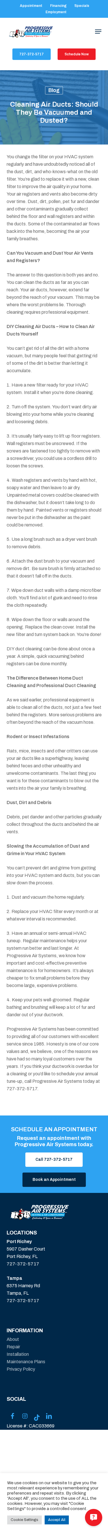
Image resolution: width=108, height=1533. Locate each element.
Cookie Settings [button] (24, 1520)
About (13, 1339)
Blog (54, 90)
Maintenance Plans (26, 1361)
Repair (13, 1346)
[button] (98, 31)
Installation (18, 1354)
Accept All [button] (56, 1520)
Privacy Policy (21, 1369)
